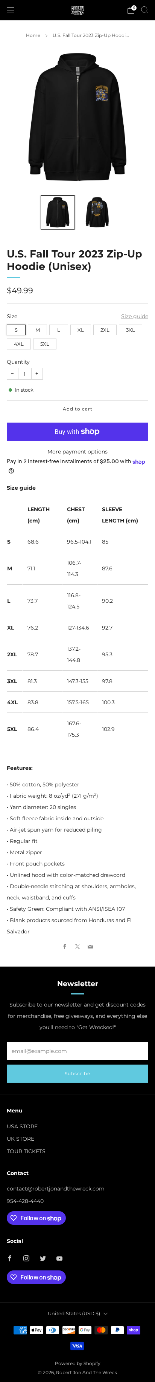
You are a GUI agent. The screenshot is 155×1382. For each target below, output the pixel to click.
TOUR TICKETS (26, 1151)
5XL (44, 344)
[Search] (144, 10)
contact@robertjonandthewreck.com (56, 1188)
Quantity (18, 362)
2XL (104, 330)
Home (33, 35)
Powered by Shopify (77, 1363)
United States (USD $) (74, 1313)
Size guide (134, 316)
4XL (19, 344)
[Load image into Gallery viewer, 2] (97, 212)
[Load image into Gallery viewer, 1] (58, 212)
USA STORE (22, 1126)
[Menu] (10, 10)
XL (81, 330)
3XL (130, 330)
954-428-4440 (25, 1201)
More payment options (77, 451)
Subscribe (77, 1073)
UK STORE (20, 1138)
